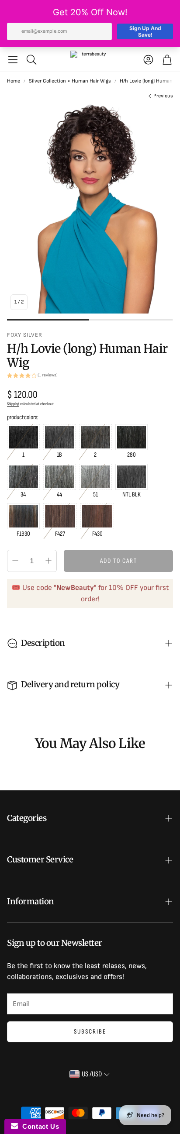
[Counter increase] (48, 561)
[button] (13, 59)
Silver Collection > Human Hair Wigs (70, 81)
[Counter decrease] (15, 561)
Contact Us (38, 1126)
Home (13, 81)
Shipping (13, 404)
